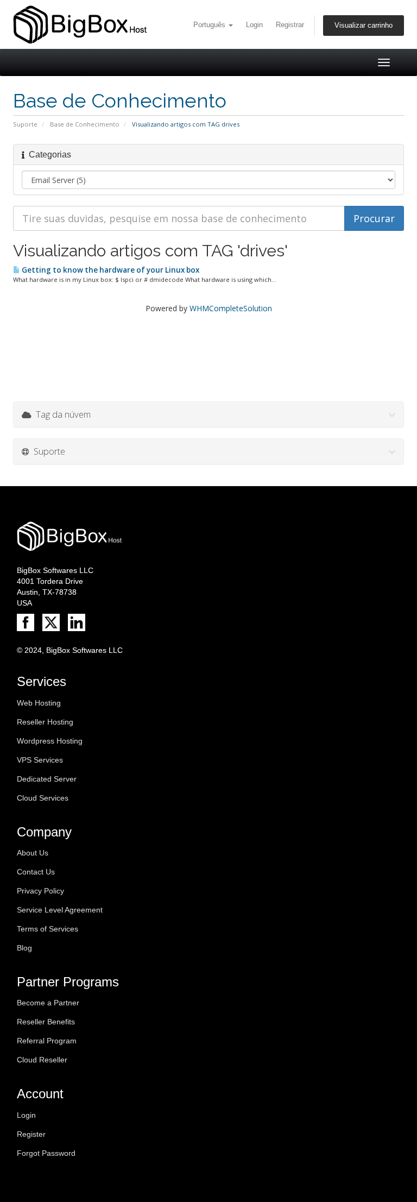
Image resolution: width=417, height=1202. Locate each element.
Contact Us (36, 871)
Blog (24, 947)
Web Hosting (39, 702)
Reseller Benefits (46, 1021)
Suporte (25, 124)
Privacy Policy (40, 890)
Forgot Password (46, 1153)
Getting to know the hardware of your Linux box (109, 270)
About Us (32, 852)
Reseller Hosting (45, 722)
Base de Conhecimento (84, 124)
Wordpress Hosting (50, 741)
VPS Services (40, 760)
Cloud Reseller (42, 1059)
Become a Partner (48, 1002)
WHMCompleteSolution (230, 308)
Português (210, 25)
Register (31, 1134)
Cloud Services (42, 798)
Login (254, 25)
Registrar (290, 25)
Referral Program (47, 1040)
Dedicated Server (47, 779)
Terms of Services (47, 928)
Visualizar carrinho (363, 25)
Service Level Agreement (60, 909)
